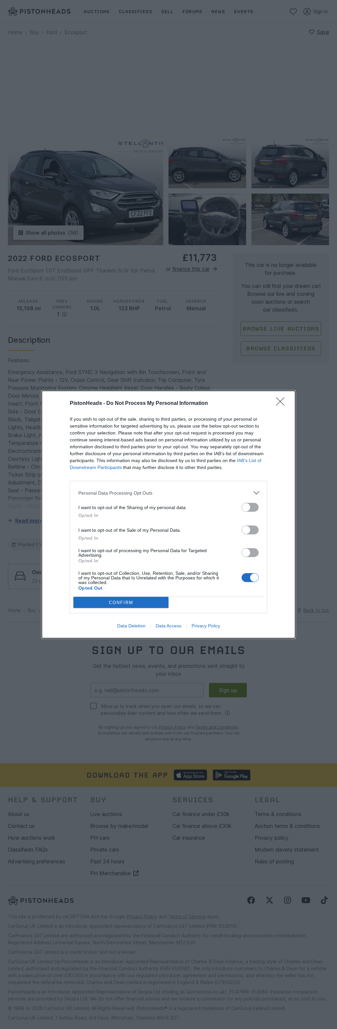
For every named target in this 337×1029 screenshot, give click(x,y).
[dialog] (168, 514)
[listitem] (168, 492)
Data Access (168, 625)
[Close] (282, 403)
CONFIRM (121, 602)
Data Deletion (131, 625)
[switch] (250, 507)
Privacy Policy (206, 625)
